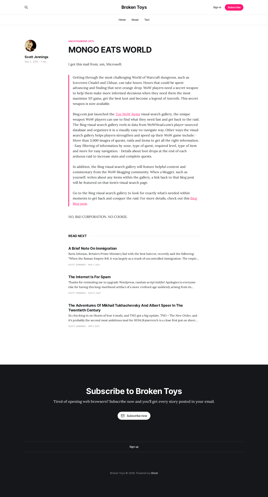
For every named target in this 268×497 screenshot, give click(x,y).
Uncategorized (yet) (81, 41)
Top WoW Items (127, 114)
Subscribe (234, 7)
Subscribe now (137, 416)
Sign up (133, 446)
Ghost (154, 473)
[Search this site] (26, 7)
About (135, 19)
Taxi (146, 19)
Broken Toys (134, 7)
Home (122, 19)
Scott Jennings (36, 57)
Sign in (217, 7)
